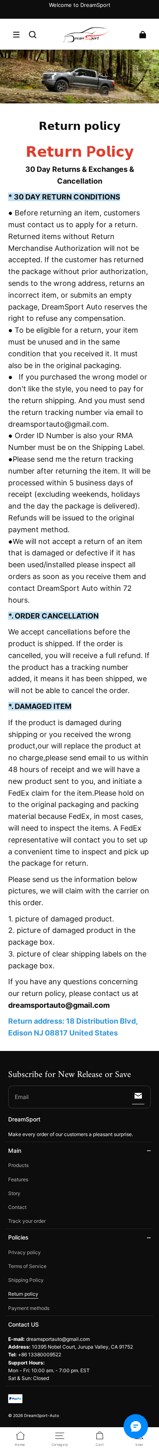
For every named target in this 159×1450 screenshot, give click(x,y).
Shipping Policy (26, 1280)
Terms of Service (27, 1266)
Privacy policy (24, 1252)
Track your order (27, 1221)
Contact (17, 1207)
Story (14, 1193)
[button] (16, 34)
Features (18, 1179)
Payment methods (28, 1308)
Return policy (23, 1294)
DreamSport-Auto (41, 1415)
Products (18, 1165)
